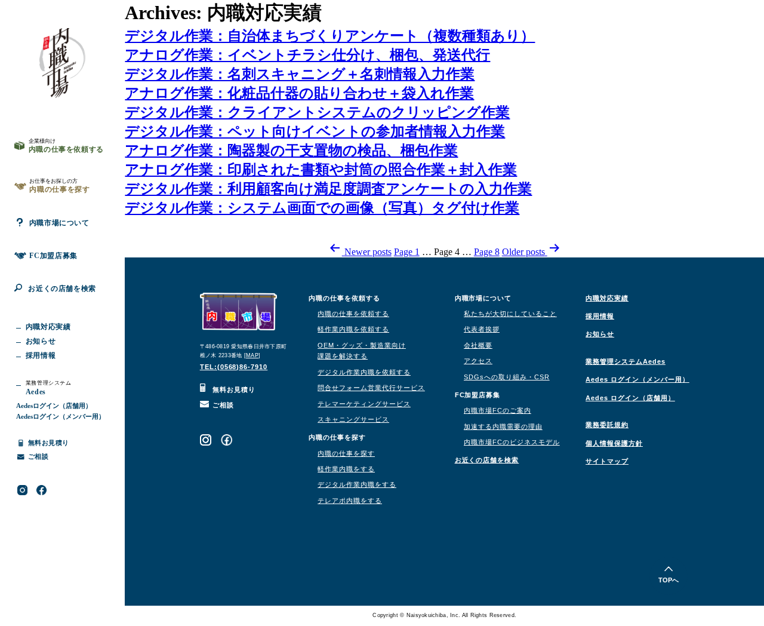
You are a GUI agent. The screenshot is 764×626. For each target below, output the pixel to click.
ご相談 (222, 405)
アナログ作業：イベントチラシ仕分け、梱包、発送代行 (307, 55)
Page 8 (487, 252)
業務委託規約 (607, 424)
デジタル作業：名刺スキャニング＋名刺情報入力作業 (300, 74)
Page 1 (407, 252)
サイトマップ (607, 461)
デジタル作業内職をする (357, 484)
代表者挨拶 (482, 329)
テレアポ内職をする (350, 500)
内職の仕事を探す (346, 453)
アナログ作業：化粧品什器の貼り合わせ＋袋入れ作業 (299, 93)
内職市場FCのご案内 (497, 410)
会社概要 (478, 345)
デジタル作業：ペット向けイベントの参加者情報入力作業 (315, 131)
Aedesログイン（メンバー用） (60, 416)
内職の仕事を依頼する (353, 313)
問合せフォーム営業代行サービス (371, 387)
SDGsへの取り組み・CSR (507, 376)
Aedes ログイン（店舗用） (630, 397)
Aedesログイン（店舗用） (54, 405)
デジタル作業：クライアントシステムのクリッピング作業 (317, 112)
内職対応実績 (607, 298)
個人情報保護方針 (614, 443)
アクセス (478, 360)
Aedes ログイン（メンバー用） (637, 379)
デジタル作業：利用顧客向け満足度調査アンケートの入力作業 (328, 189)
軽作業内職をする (346, 468)
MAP (252, 355)
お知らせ (600, 333)
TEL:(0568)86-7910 (234, 366)
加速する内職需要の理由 (503, 426)
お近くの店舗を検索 (62, 288)
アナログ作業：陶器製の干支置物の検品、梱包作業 (291, 150)
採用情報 (600, 316)
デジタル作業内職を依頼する (364, 372)
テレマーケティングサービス (364, 403)
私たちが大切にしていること (510, 313)
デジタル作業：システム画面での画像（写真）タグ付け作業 (322, 208)
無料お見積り (232, 389)
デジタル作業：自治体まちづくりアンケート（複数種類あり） (330, 36)
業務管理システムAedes (626, 361)
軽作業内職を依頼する (353, 329)
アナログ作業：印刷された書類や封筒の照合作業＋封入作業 (321, 169)
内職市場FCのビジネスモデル (512, 442)
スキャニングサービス (353, 419)
